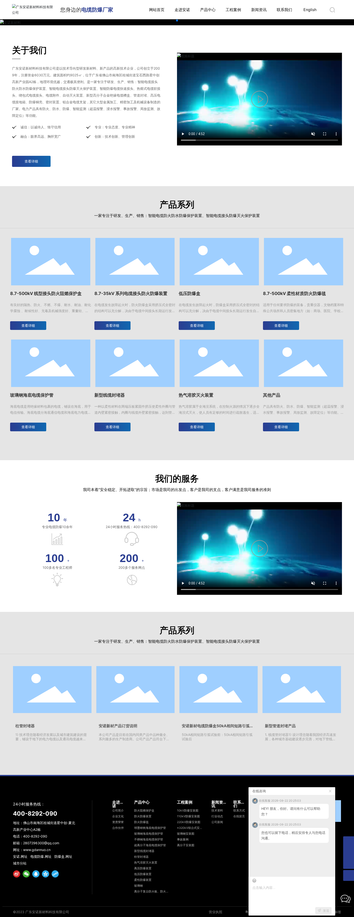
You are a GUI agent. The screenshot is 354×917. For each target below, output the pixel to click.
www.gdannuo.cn (37, 850)
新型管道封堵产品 (280, 725)
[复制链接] (55, 874)
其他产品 (271, 395)
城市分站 (19, 863)
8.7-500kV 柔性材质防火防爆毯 (294, 293)
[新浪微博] (16, 874)
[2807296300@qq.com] (348, 841)
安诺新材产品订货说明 (118, 725)
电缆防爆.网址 (41, 856)
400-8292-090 (35, 813)
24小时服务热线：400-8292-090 (131, 527)
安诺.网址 (20, 856)
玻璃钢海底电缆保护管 (31, 395)
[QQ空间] (45, 874)
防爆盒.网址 (63, 856)
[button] (177, 20)
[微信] (26, 874)
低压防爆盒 (189, 293)
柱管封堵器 (25, 725)
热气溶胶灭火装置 (196, 395)
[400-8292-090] (348, 852)
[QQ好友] (35, 874)
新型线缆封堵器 (109, 395)
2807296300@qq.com (41, 843)
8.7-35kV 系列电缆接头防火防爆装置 (130, 293)
